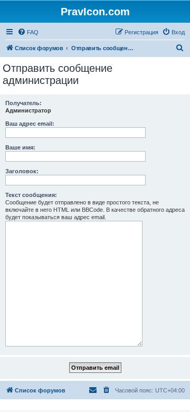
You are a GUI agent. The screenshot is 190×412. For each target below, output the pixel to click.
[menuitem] (28, 32)
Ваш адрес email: (29, 123)
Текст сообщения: (31, 195)
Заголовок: (22, 171)
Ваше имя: (20, 147)
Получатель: (23, 103)
